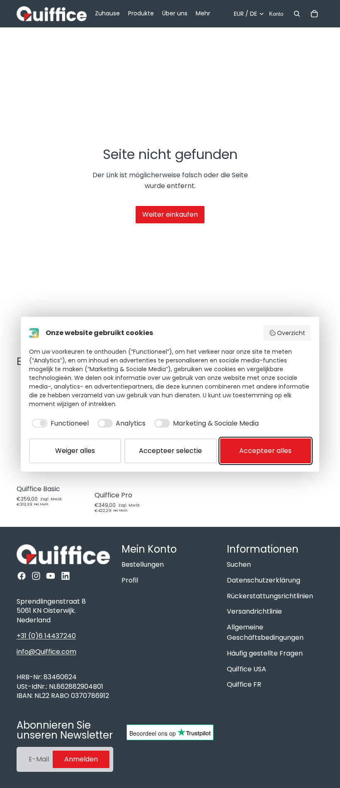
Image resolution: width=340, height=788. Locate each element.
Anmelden (81, 759)
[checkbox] (59, 423)
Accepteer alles (265, 450)
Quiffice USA (246, 669)
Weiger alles (75, 450)
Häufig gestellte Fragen (265, 653)
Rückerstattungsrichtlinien (270, 596)
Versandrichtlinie (254, 611)
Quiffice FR (244, 684)
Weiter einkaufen (170, 214)
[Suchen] (297, 14)
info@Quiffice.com (46, 651)
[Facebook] (22, 576)
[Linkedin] (65, 576)
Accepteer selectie (170, 450)
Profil (129, 580)
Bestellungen (142, 564)
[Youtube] (51, 576)
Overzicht (291, 333)
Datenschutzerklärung (263, 580)
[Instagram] (36, 576)
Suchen (239, 564)
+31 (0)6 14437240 (46, 636)
